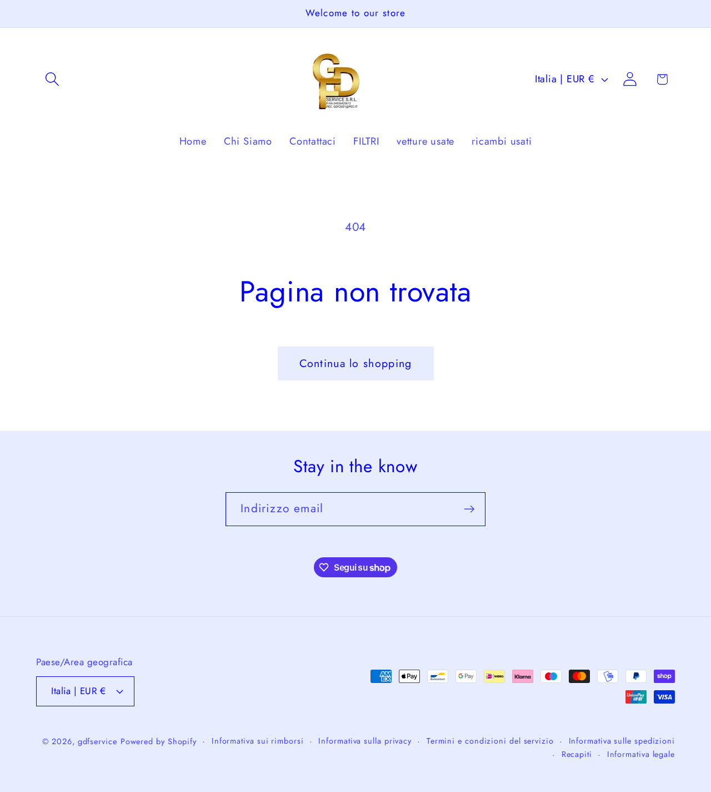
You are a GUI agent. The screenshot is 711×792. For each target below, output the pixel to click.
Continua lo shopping (355, 363)
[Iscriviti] (469, 509)
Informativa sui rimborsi (258, 740)
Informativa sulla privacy (365, 740)
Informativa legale (641, 754)
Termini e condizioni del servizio (490, 740)
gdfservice (97, 741)
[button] (52, 79)
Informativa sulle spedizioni (622, 740)
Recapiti (577, 754)
